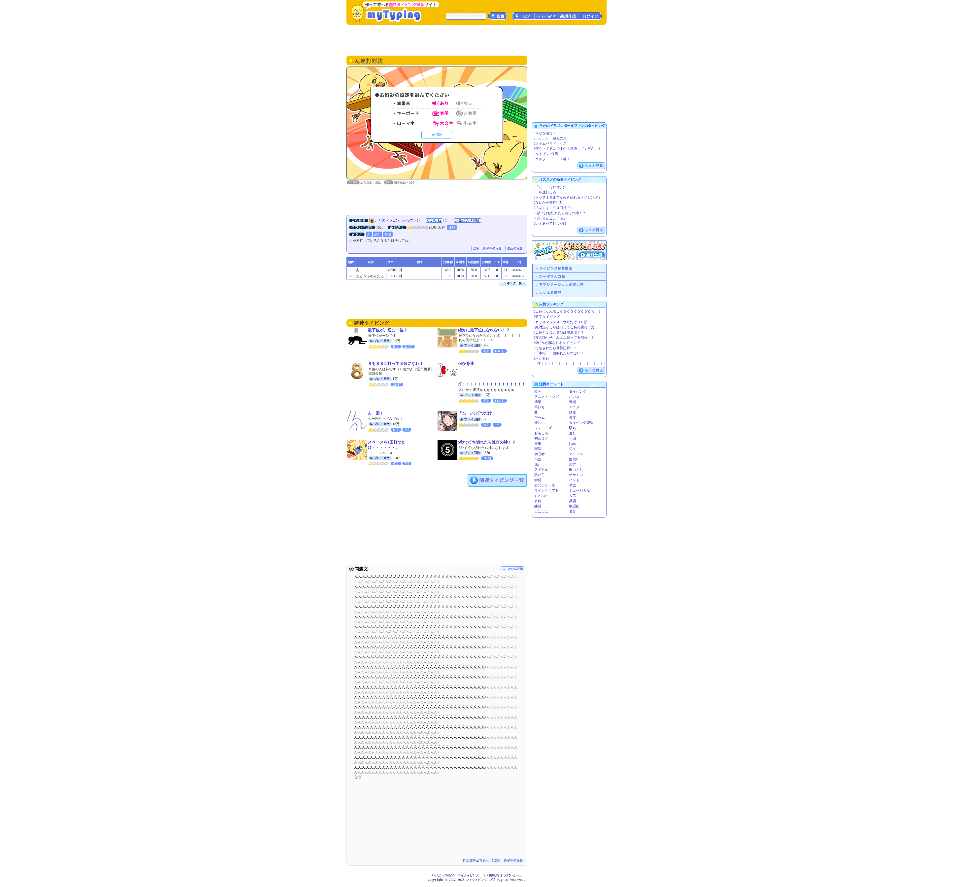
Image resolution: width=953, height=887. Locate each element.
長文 (572, 417)
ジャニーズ (543, 428)
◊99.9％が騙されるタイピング (557, 343)
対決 (387, 234)
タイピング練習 (581, 423)
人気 (572, 496)
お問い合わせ (513, 875)
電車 (537, 443)
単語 (572, 485)
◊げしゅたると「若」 (550, 218)
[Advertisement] (476, 40)
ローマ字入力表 (552, 276)
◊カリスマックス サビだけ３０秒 (560, 322)
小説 (537, 459)
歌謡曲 (574, 506)
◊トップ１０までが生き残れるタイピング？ (567, 197)
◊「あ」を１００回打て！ (554, 208)
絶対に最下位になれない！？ (484, 330)
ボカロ (574, 397)
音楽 (572, 402)
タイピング (577, 391)
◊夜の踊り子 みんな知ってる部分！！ (564, 338)
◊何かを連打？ (545, 133)
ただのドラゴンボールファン (397, 220)
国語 (537, 449)
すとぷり (541, 496)
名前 (537, 501)
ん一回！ (376, 413)
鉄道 (572, 412)
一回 (572, 438)
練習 (537, 506)
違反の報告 (515, 248)
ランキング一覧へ (513, 283)
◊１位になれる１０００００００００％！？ (567, 311)
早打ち (539, 407)
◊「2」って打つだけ (549, 187)
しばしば (541, 511)
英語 (572, 501)
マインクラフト (546, 490)
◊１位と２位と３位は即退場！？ (559, 332)
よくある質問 (550, 292)
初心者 (539, 454)
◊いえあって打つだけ (550, 223)
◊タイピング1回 (546, 154)
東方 (572, 464)
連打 (451, 227)
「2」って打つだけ (475, 413)
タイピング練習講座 (555, 268)
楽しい (539, 423)
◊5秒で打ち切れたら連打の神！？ (560, 213)
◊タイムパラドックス (550, 143)
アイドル (541, 470)
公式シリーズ (544, 485)
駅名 (572, 428)
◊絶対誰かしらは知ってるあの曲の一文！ (566, 327)
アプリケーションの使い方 (561, 284)
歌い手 (539, 475)
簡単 (537, 402)
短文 (572, 449)
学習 (537, 480)
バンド (574, 480)
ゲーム (539, 417)
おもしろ (541, 433)
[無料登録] (569, 250)
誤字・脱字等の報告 (487, 248)
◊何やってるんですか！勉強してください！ (567, 149)
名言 (572, 511)
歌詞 (537, 391)
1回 (537, 464)
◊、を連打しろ (545, 192)
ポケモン (576, 475)
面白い (574, 459)
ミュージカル (579, 490)
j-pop (573, 443)
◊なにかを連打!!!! (547, 203)
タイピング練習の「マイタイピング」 (456, 875)
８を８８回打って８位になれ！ (395, 363)
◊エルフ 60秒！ (552, 159)
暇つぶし (576, 470)
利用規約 (493, 875)
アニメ (574, 407)
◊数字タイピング (547, 317)
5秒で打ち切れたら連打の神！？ (487, 442)
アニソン (576, 454)
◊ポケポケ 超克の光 (550, 138)
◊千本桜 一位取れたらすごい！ (559, 353)
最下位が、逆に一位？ (388, 330)
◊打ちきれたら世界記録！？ (555, 348)
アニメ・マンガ (546, 397)
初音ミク (541, 438)
